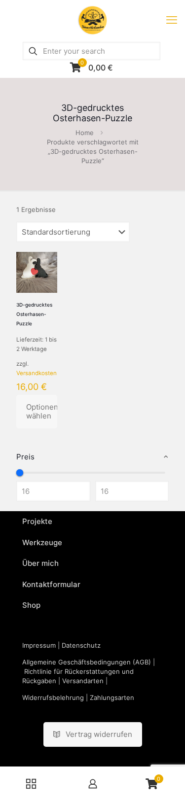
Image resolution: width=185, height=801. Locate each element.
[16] (19, 472)
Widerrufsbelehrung (53, 697)
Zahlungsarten (112, 697)
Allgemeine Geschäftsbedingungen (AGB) (86, 662)
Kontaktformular (51, 584)
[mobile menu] (171, 19)
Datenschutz (81, 645)
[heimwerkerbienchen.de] (92, 20)
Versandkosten (36, 373)
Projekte (37, 521)
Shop (31, 605)
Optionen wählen (41, 411)
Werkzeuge (42, 542)
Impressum (39, 645)
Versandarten (83, 681)
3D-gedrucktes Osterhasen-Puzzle (34, 314)
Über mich (40, 563)
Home (84, 133)
